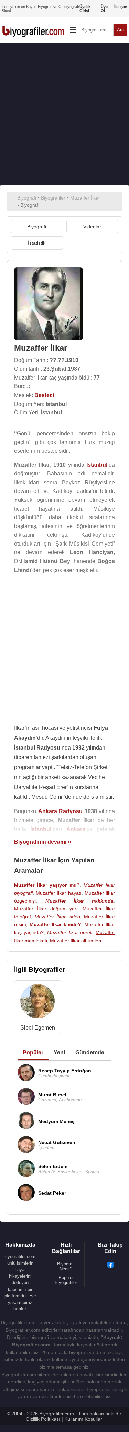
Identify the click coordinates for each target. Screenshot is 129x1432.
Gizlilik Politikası (43, 1419)
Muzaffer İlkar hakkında (79, 901)
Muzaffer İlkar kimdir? (55, 924)
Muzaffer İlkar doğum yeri (45, 908)
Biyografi (36, 226)
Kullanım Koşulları (84, 1419)
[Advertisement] (64, 114)
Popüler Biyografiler (66, 1280)
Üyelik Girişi (84, 8)
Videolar (92, 226)
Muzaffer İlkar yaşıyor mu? (47, 885)
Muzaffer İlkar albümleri (75, 940)
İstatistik (36, 243)
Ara (120, 30)
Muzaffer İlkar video (57, 916)
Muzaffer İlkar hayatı (58, 893)
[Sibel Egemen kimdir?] (37, 1002)
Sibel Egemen (37, 1028)
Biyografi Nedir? (66, 1266)
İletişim (120, 6)
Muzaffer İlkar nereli (69, 932)
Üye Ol (104, 8)
